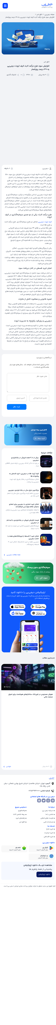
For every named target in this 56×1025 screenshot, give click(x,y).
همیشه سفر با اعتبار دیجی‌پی (41, 694)
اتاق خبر (39, 14)
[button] (5, 5)
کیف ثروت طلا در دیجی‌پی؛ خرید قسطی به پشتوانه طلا (24, 475)
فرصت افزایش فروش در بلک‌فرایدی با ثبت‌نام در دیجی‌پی (23, 521)
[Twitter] (44, 800)
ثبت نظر (16, 406)
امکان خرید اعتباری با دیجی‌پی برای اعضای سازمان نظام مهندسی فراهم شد (24, 505)
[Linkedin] (39, 800)
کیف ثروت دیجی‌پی (45, 222)
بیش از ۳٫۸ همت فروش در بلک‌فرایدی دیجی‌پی (25, 459)
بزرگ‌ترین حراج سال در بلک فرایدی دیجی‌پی (23, 490)
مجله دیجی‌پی (49, 14)
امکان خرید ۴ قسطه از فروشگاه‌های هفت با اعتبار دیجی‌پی (23, 537)
